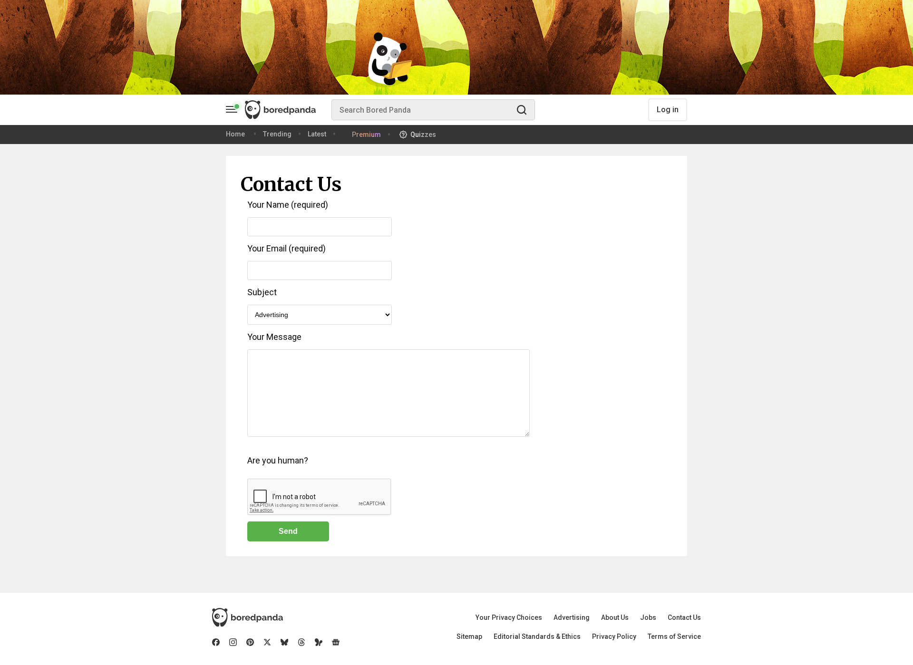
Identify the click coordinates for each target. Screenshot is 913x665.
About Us (615, 617)
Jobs (648, 617)
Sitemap (469, 636)
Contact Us (684, 617)
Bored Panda (247, 617)
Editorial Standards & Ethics (537, 636)
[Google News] (336, 642)
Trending (277, 134)
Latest (317, 134)
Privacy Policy (614, 636)
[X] (267, 642)
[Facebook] (216, 642)
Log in (668, 109)
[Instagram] (233, 642)
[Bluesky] (284, 642)
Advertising (572, 617)
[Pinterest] (250, 642)
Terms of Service (674, 636)
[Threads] (301, 642)
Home (235, 134)
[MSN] (318, 642)
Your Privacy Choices (509, 617)
